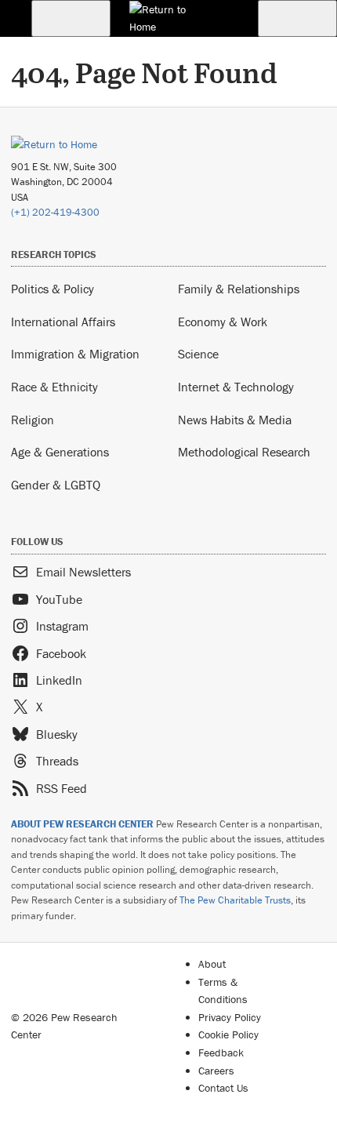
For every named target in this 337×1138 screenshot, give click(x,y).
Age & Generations (60, 452)
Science (198, 354)
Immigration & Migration (75, 354)
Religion (32, 419)
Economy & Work (222, 321)
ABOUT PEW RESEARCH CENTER (82, 824)
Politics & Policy (52, 288)
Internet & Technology (236, 386)
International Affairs (63, 321)
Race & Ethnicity (54, 386)
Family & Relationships (238, 288)
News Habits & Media (235, 419)
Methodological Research (244, 452)
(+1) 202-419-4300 (55, 212)
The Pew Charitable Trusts (235, 900)
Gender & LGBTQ (55, 485)
